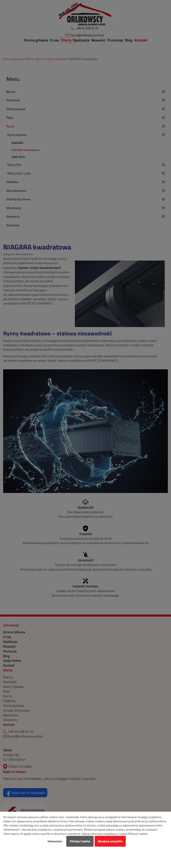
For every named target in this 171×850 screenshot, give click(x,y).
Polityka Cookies (80, 841)
